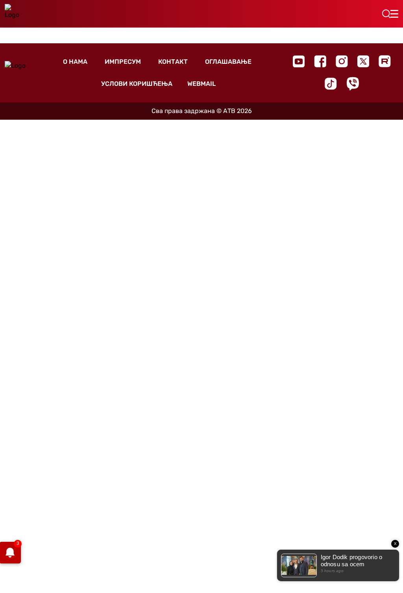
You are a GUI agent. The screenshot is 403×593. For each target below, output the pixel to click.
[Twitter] (363, 61)
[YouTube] (299, 61)
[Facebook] (320, 61)
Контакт (173, 61)
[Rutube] (385, 61)
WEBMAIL (201, 83)
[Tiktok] (331, 84)
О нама (75, 61)
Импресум (123, 61)
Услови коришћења (136, 83)
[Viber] (352, 84)
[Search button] (386, 14)
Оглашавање (228, 61)
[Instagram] (342, 61)
